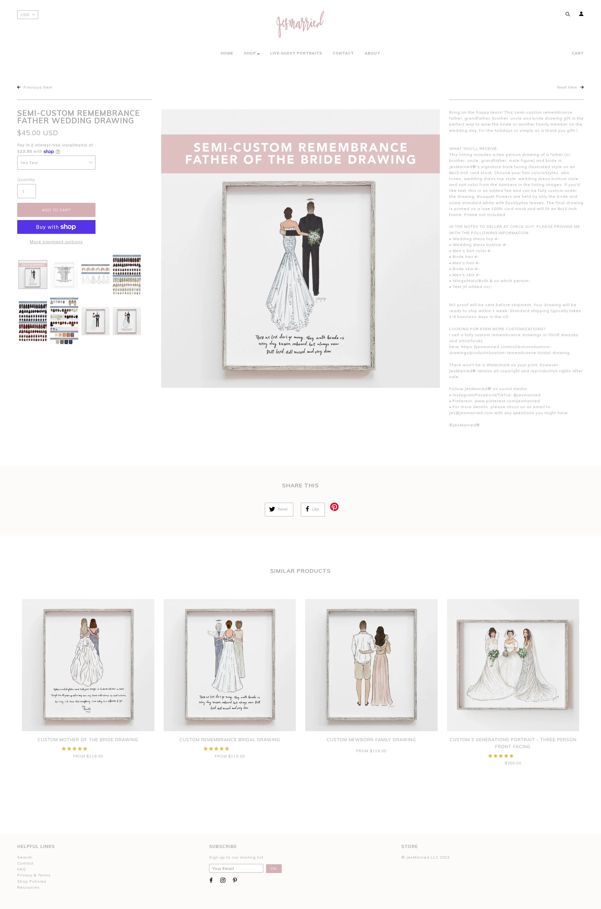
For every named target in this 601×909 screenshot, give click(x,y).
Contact (25, 863)
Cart (578, 53)
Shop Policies (31, 881)
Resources (28, 887)
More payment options (56, 241)
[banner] (300, 24)
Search (24, 857)
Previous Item (37, 87)
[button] (75, 748)
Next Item (568, 87)
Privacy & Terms (34, 875)
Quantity (26, 179)
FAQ (21, 869)
